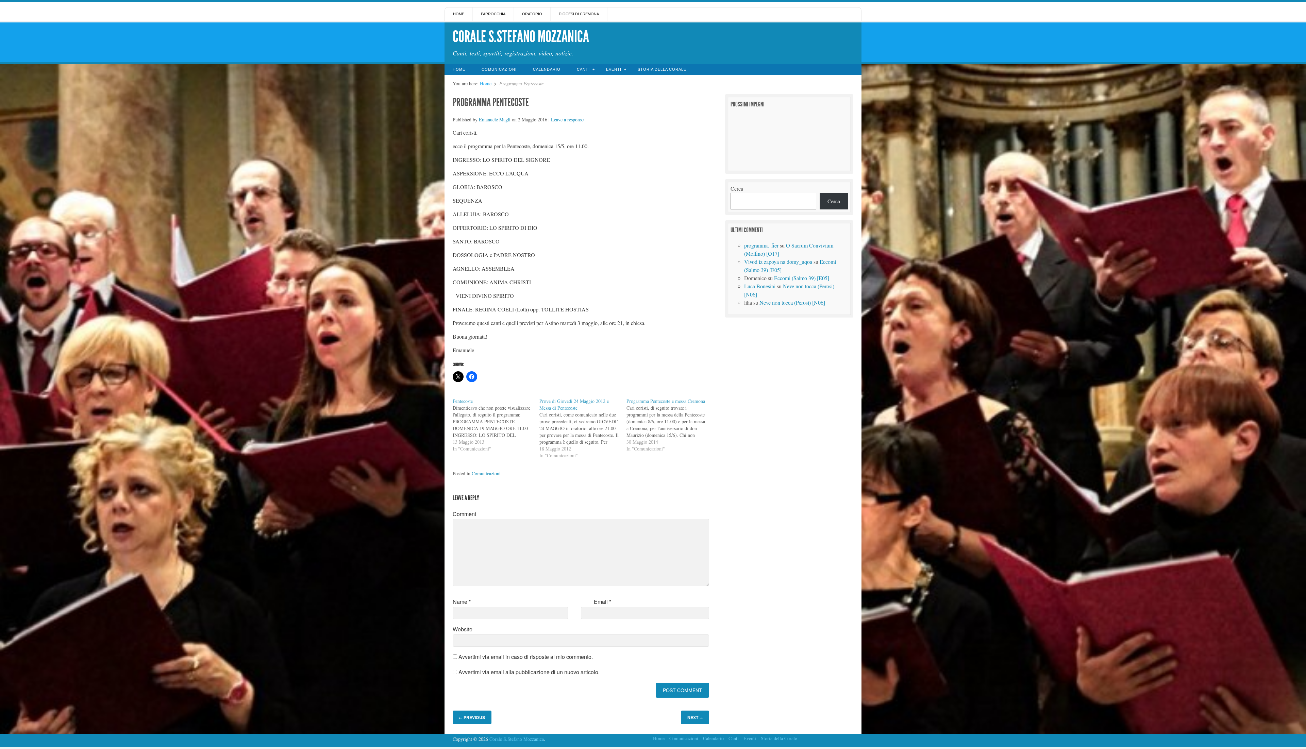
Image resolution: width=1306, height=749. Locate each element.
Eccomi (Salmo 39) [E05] (801, 278)
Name (462, 602)
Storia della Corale (662, 69)
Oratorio (532, 14)
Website (462, 629)
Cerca (737, 188)
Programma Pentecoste (491, 102)
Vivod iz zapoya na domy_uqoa (778, 261)
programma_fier (761, 245)
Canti (583, 69)
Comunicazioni (499, 69)
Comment (464, 514)
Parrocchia (493, 14)
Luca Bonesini (759, 286)
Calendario (546, 69)
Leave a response (567, 119)
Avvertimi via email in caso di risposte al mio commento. (525, 657)
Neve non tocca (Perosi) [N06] (792, 302)
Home (458, 14)
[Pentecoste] (496, 425)
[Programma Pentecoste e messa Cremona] (669, 425)
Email (602, 602)
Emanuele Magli (494, 119)
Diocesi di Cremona (579, 14)
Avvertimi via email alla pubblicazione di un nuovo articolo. (529, 672)
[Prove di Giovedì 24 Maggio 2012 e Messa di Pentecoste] (582, 428)
